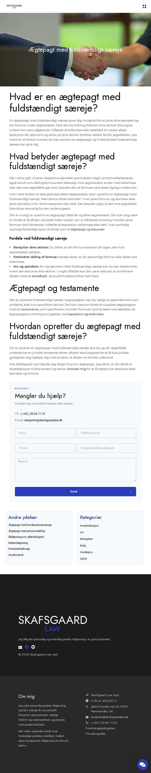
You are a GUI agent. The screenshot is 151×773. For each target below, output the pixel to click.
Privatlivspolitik (95, 733)
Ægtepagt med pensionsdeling (26, 531)
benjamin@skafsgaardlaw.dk (43, 420)
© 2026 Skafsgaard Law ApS (38, 654)
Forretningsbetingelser (100, 728)
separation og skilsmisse (85, 314)
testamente (30, 309)
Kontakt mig (76, 369)
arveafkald (39, 276)
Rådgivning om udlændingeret (26, 537)
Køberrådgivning (18, 543)
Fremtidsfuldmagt (19, 549)
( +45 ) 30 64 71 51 (33, 414)
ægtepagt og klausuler (88, 229)
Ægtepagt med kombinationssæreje (30, 525)
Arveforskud (15, 555)
